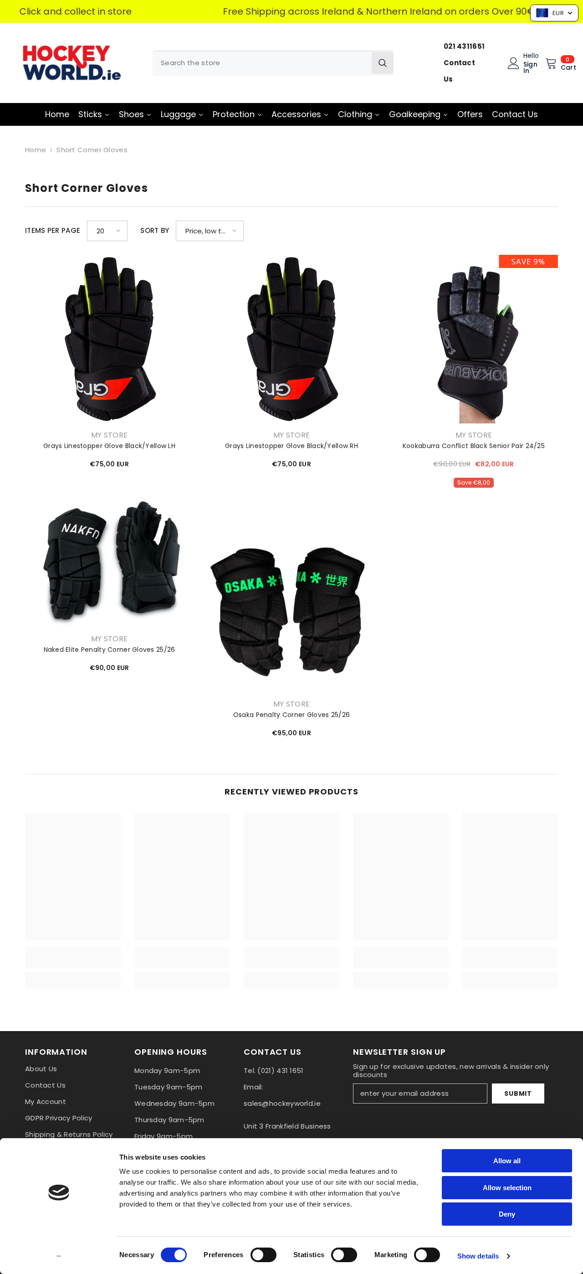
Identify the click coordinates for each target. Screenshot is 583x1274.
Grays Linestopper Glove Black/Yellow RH (291, 445)
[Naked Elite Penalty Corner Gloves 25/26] (109, 561)
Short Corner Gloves (92, 150)
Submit (518, 1093)
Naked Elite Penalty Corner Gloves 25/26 (109, 649)
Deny (507, 1214)
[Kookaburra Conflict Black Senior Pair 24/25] (473, 339)
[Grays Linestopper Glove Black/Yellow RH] (291, 339)
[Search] (273, 63)
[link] (73, 963)
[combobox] (262, 63)
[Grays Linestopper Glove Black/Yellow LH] (109, 339)
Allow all (507, 1161)
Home (35, 150)
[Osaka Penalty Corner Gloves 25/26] (291, 608)
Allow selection (507, 1187)
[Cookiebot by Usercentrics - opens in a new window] (59, 1256)
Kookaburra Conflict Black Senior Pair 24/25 (474, 445)
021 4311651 (464, 46)
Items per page (52, 230)
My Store (109, 435)
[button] (107, 231)
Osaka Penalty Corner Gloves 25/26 (291, 714)
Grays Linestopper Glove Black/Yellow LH (109, 445)
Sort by (154, 230)
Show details (478, 1256)
